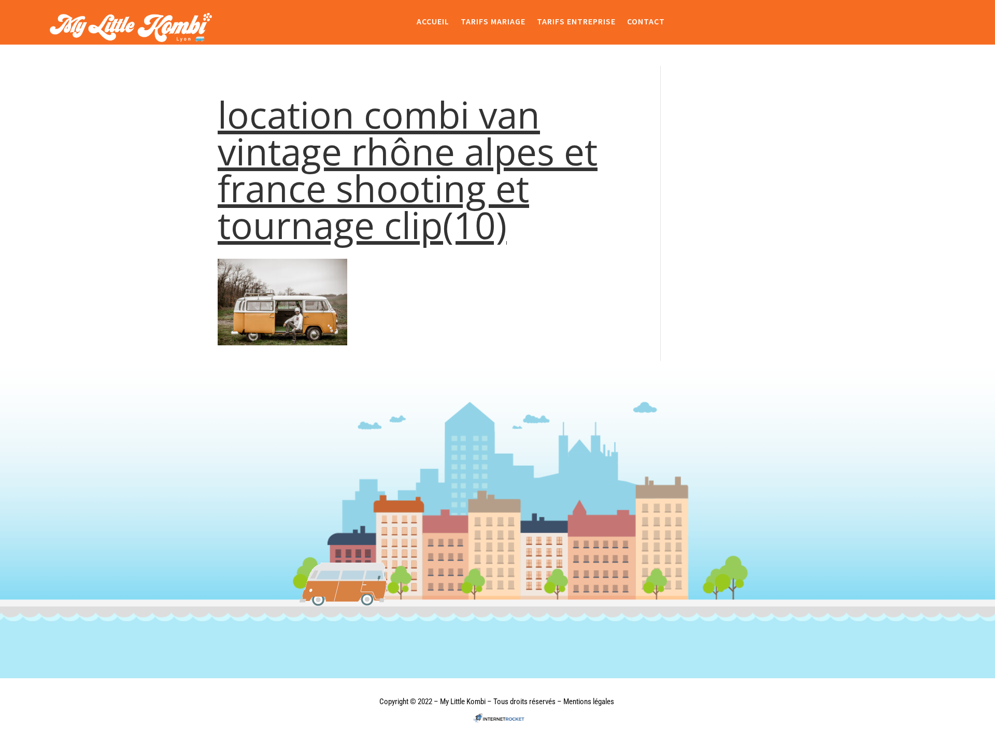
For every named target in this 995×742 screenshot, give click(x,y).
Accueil (433, 21)
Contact (646, 21)
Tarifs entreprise (576, 21)
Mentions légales (589, 701)
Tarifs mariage (493, 21)
